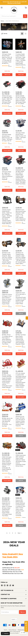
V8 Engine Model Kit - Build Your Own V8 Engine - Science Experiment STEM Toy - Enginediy (7, 175)
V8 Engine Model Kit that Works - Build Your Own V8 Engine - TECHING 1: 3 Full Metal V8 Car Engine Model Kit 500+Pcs (7, 58)
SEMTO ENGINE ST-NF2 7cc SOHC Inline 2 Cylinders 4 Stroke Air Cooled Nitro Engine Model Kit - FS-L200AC (21, 99)
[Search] (25, 16)
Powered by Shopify (14, 633)
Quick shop (7, 71)
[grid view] (22, 33)
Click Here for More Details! (14, 3)
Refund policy (21, 630)
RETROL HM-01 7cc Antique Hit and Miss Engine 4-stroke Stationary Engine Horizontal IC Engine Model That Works (7, 339)
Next (19, 533)
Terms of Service (12, 630)
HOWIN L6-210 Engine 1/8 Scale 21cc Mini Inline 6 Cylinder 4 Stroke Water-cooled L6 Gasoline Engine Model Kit (20, 421)
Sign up (22, 612)
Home (2, 21)
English (13, 619)
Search (5, 630)
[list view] (25, 33)
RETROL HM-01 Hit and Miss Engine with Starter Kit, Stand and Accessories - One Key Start (7, 422)
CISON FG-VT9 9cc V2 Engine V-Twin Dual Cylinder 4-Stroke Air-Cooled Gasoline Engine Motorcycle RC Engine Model (7, 299)
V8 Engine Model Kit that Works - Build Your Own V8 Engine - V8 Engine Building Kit (21, 136)
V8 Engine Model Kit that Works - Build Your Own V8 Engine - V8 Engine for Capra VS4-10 (7, 138)
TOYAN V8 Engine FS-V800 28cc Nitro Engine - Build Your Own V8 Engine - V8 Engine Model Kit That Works (7, 99)
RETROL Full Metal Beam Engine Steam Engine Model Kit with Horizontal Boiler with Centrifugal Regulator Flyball (21, 339)
